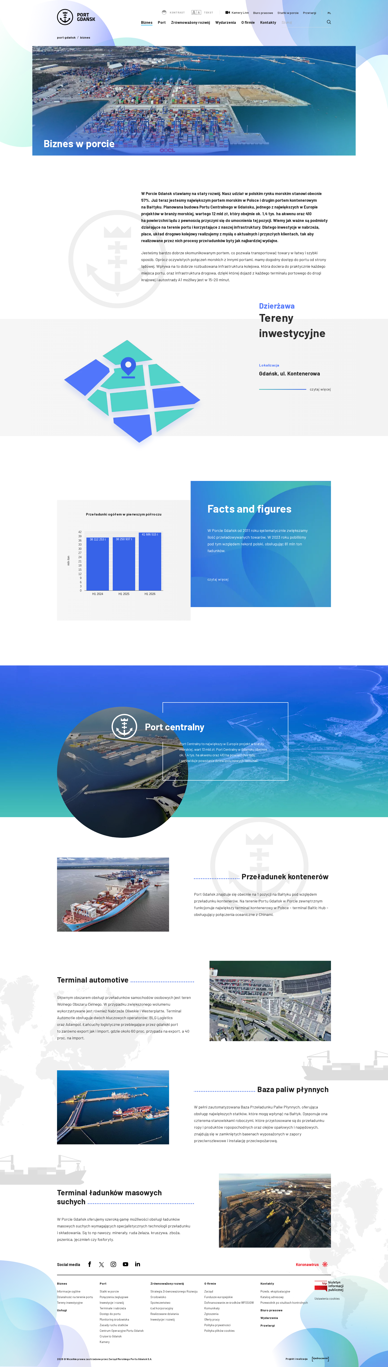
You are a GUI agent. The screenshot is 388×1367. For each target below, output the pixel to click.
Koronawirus (307, 1264)
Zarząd (208, 1291)
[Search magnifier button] (329, 22)
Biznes (146, 22)
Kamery (105, 1342)
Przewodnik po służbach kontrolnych (284, 1302)
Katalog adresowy (272, 1297)
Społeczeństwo (160, 1302)
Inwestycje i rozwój (112, 1302)
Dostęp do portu (110, 1314)
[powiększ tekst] (193, 12)
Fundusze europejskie (218, 1297)
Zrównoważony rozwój (190, 22)
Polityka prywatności (217, 1325)
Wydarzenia (225, 22)
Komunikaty (212, 1308)
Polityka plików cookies (219, 1330)
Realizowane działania (164, 1314)
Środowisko (158, 1297)
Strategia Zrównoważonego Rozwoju (174, 1291)
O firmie (248, 22)
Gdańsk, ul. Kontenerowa (289, 373)
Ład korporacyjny (161, 1308)
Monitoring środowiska (114, 1319)
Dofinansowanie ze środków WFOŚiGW (229, 1302)
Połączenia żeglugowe (114, 1297)
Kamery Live (240, 12)
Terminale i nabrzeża (113, 1308)
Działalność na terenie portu (75, 1297)
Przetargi (309, 13)
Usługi (62, 1310)
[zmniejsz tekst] (198, 12)
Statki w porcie (288, 13)
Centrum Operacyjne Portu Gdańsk (122, 1330)
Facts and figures (249, 508)
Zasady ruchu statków (114, 1325)
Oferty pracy (212, 1319)
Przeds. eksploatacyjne (275, 1291)
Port (162, 22)
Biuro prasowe (263, 13)
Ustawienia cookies (327, 1298)
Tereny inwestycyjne (70, 1302)
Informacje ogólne (68, 1291)
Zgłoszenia (211, 1314)
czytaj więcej (320, 389)
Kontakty (268, 22)
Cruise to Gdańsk (111, 1336)
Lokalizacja (269, 365)
